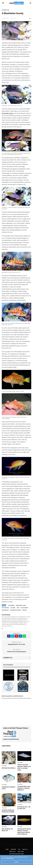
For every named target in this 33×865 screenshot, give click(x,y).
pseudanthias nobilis (15, 610)
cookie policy (9, 858)
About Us (24, 849)
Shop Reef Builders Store (16, 853)
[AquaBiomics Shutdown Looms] (9, 778)
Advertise (13, 849)
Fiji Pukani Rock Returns (8, 768)
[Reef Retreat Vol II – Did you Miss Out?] (24, 798)
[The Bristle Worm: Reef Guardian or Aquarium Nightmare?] (24, 777)
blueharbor (11, 605)
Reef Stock (12, 851)
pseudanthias (5, 610)
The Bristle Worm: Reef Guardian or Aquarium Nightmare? (23, 788)
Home (7, 849)
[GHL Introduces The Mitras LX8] (9, 820)
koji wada (12, 607)
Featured (4, 765)
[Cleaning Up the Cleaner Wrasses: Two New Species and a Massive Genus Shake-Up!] (24, 820)
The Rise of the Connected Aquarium (16, 651)
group (7, 113)
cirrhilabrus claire (21, 605)
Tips (19, 849)
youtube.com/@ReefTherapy (11, 739)
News (18, 607)
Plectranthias (24, 607)
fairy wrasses (5, 607)
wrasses (24, 610)
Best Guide (21, 851)
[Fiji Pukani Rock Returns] (9, 757)
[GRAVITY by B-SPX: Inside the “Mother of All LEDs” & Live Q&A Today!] (24, 756)
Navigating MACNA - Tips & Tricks (16, 644)
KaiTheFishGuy (5, 18)
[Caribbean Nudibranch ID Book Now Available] (9, 799)
